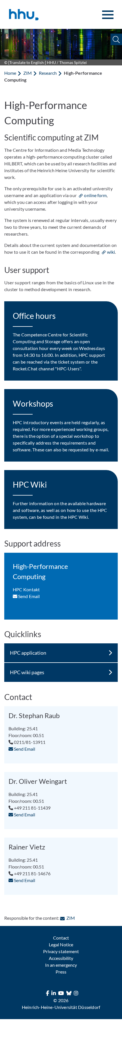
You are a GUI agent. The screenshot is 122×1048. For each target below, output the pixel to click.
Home (10, 73)
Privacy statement (61, 951)
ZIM (27, 73)
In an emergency (61, 965)
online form (95, 195)
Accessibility (61, 958)
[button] (116, 39)
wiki (111, 252)
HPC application (28, 653)
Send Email (28, 596)
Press (61, 971)
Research (48, 73)
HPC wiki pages (27, 672)
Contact (61, 937)
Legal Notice (61, 944)
